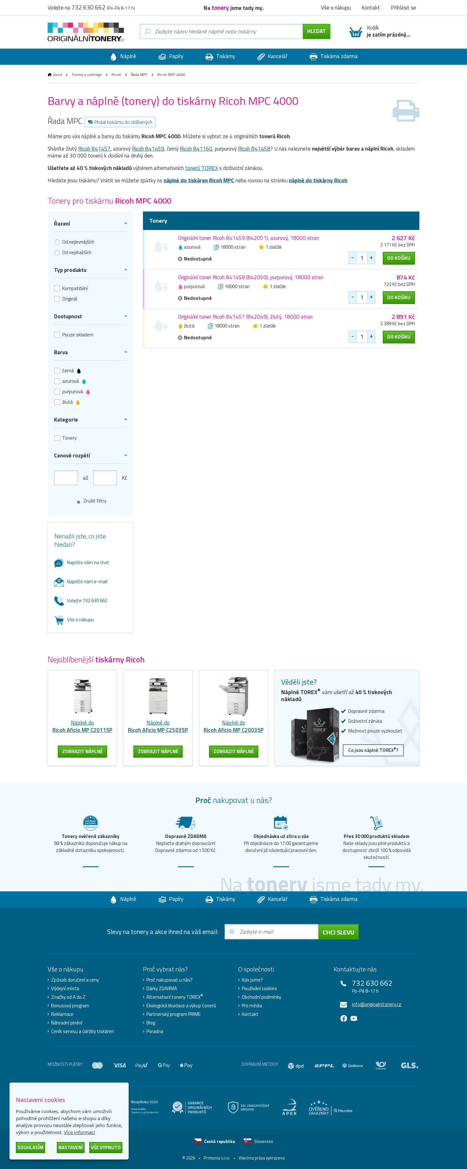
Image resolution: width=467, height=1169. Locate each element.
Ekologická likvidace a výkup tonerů (181, 1005)
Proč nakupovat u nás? (169, 979)
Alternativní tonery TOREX (174, 997)
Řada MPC (139, 74)
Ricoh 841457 (94, 149)
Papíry (175, 56)
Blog (150, 1022)
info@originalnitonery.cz (376, 1004)
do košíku (398, 258)
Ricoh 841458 (254, 149)
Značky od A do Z (68, 997)
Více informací (79, 1132)
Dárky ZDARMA (161, 988)
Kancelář (277, 56)
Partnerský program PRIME (173, 1014)
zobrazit (82, 751)
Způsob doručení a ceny (75, 979)
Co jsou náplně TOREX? (373, 750)
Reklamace (62, 1014)
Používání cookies (259, 988)
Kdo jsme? (252, 979)
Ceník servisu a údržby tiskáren (82, 1031)
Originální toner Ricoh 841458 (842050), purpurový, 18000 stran (250, 277)
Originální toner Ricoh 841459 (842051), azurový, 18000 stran (248, 238)
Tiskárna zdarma (338, 56)
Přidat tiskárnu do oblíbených (123, 122)
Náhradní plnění (66, 1022)
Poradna (154, 1031)
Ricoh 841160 (196, 149)
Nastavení (70, 1147)
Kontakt (250, 1014)
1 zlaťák (274, 247)
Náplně (127, 56)
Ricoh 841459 (148, 149)
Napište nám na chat (88, 562)
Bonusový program (70, 1005)
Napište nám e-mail (87, 581)
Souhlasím (30, 1147)
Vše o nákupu (80, 619)
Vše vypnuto (106, 1147)
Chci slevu (338, 932)
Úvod (57, 74)
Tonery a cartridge (86, 74)
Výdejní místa (65, 988)
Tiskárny (225, 56)
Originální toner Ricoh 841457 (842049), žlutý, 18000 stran (245, 317)
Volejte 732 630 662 (87, 600)
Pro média (252, 1005)
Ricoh (116, 74)
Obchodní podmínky (261, 997)
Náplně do (82, 726)
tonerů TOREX (201, 168)
